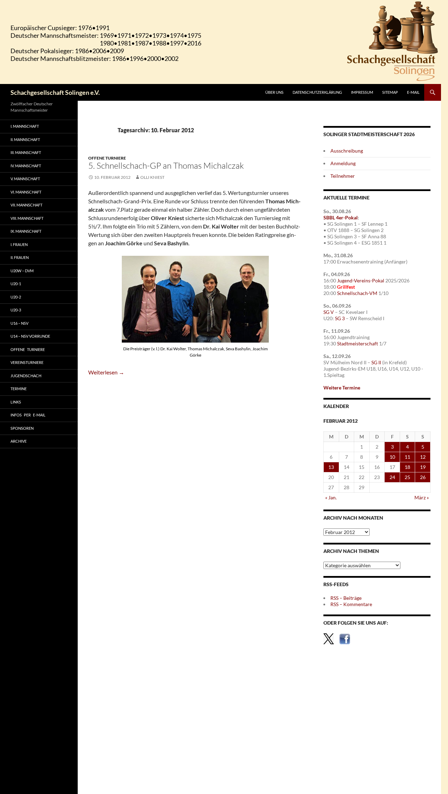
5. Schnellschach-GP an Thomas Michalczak (166, 165)
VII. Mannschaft (26, 205)
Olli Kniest (152, 177)
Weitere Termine (341, 388)
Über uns (274, 92)
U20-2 (15, 297)
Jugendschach (25, 375)
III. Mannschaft (25, 152)
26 (423, 477)
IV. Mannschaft (25, 165)
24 (392, 477)
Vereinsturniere (26, 362)
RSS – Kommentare (351, 604)
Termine (18, 388)
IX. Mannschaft (25, 231)
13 (331, 467)
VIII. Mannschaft (26, 218)
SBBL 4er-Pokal (340, 217)
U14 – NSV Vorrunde (30, 336)
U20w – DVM (22, 270)
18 (407, 467)
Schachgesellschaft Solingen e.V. (55, 92)
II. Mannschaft (25, 139)
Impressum (362, 92)
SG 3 (340, 318)
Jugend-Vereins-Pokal (360, 280)
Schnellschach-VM (357, 293)
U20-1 (15, 283)
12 (423, 457)
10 (392, 457)
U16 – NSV (19, 323)
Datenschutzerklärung (317, 92)
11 (407, 457)
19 (423, 467)
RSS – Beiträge (346, 598)
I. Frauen (19, 244)
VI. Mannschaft (25, 192)
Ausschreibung (346, 151)
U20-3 (15, 310)
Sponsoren (22, 428)
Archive (18, 441)
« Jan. (331, 497)
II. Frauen (19, 257)
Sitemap (390, 92)
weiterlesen (106, 372)
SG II (376, 362)
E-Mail (413, 92)
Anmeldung (343, 163)
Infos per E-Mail (28, 415)
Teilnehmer (342, 176)
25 (407, 477)
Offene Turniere (107, 158)
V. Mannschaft (25, 178)
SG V (328, 312)
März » (421, 497)
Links (15, 402)
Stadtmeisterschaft (357, 343)
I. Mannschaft (24, 126)
